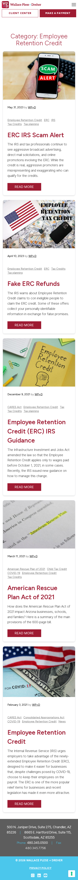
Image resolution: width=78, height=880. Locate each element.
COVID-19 (13, 573)
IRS (53, 120)
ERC (46, 120)
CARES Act (14, 407)
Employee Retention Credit (24, 120)
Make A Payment (58, 13)
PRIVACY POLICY (40, 868)
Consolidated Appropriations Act (43, 717)
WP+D (32, 107)
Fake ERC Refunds (33, 284)
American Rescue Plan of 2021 (26, 569)
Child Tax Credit (57, 569)
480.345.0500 (37, 843)
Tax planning (31, 124)
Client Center (20, 13)
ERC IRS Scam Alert (35, 135)
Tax (62, 407)
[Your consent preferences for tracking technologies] (71, 873)
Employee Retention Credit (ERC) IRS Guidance (36, 431)
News (62, 721)
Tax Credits (14, 124)
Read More (24, 187)
